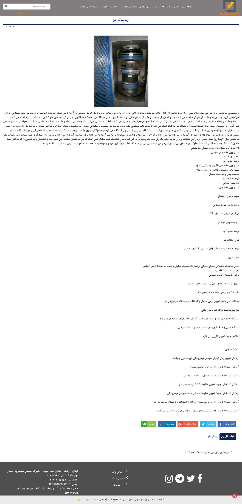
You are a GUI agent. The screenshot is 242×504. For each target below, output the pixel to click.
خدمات (117, 485)
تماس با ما (117, 472)
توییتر (211, 424)
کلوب (151, 424)
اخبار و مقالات (117, 478)
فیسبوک (229, 424)
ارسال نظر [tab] (213, 436)
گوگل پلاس (191, 424)
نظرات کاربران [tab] (228, 436)
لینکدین (169, 424)
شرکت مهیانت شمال (86, 500)
